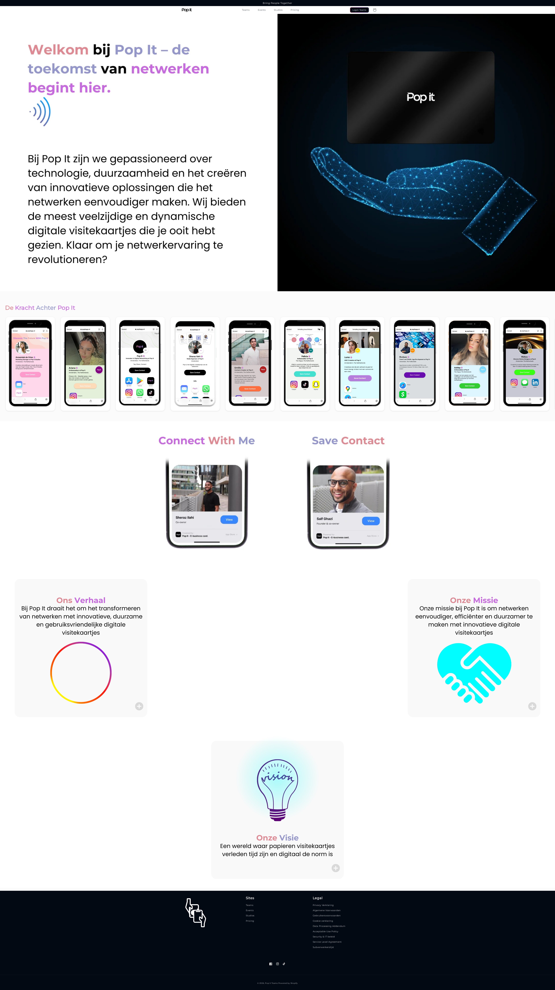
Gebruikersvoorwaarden (327, 915)
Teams (249, 905)
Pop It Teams (271, 983)
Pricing (250, 921)
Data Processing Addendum (329, 926)
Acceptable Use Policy (325, 931)
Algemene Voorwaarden (327, 910)
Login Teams (359, 10)
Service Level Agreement (327, 942)
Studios (250, 915)
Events (250, 910)
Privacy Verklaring (323, 905)
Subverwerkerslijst (323, 947)
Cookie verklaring (323, 921)
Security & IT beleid (324, 936)
